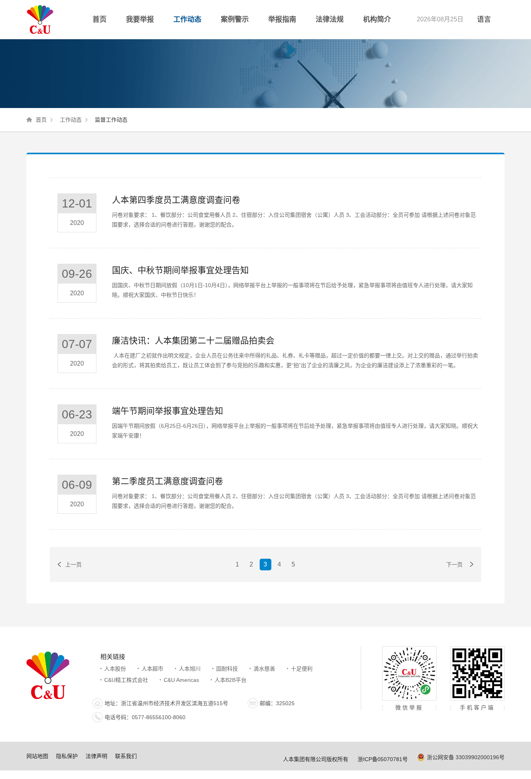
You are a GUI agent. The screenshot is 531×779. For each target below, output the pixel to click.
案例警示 (235, 19)
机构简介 (377, 19)
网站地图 (37, 756)
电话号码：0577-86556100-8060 (145, 717)
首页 (100, 19)
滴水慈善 (264, 668)
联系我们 (126, 756)
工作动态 (187, 19)
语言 (484, 19)
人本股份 (115, 668)
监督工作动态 (111, 120)
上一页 (73, 564)
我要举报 (140, 19)
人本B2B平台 (230, 680)
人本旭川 (190, 668)
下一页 (454, 564)
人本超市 (152, 668)
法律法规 (330, 19)
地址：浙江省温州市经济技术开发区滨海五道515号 (166, 703)
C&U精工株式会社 (126, 680)
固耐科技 (227, 668)
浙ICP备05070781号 (383, 759)
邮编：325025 (277, 703)
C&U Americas (181, 680)
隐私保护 (67, 756)
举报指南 (282, 19)
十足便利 (302, 668)
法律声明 (96, 756)
